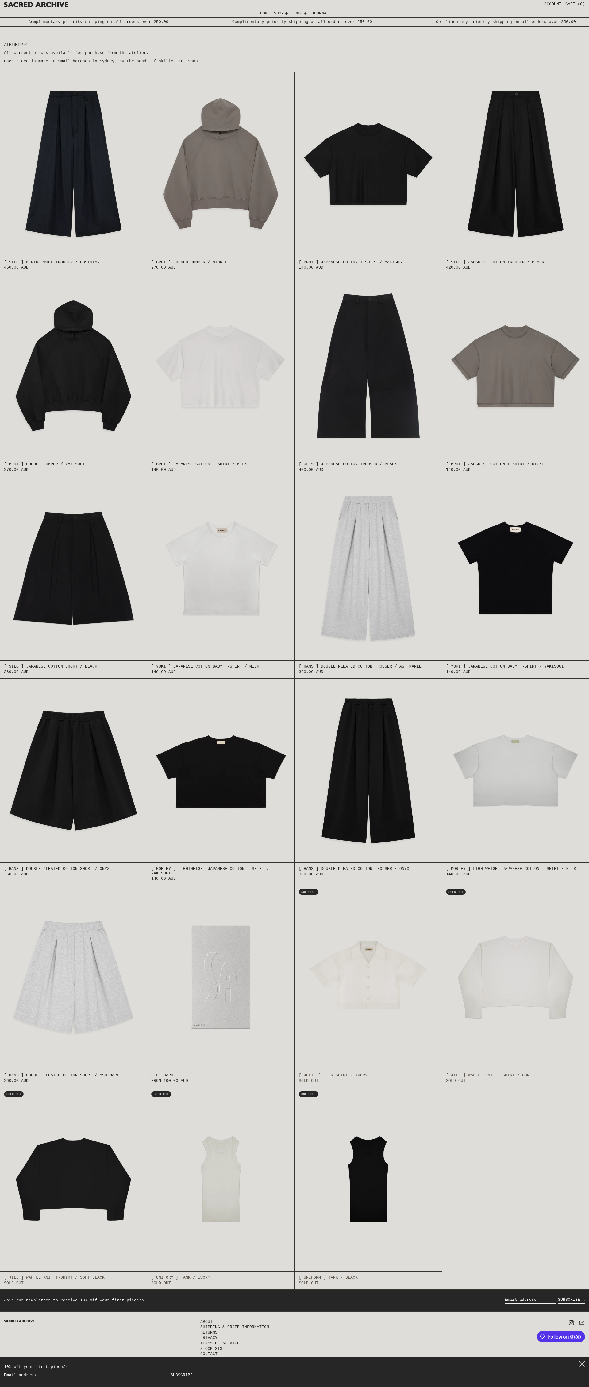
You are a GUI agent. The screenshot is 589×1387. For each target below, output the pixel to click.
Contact (209, 1354)
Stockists (211, 1348)
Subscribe (569, 1300)
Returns (209, 1332)
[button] (575, 4)
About (206, 1321)
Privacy (209, 1337)
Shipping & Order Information (234, 1327)
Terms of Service (220, 1343)
